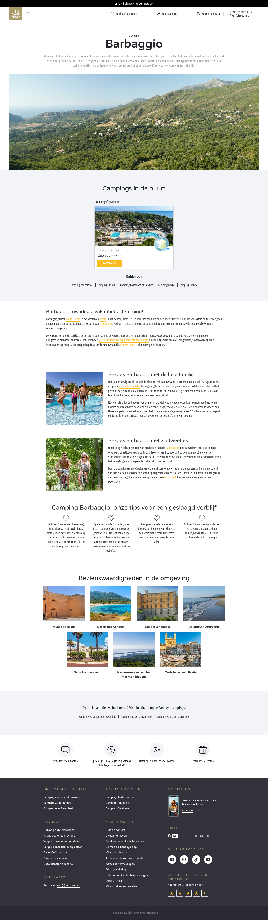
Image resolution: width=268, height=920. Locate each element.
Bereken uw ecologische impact (125, 841)
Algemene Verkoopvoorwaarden (125, 858)
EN (182, 836)
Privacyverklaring (116, 869)
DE (202, 836)
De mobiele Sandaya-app (121, 847)
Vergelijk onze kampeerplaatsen (62, 847)
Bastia (103, 319)
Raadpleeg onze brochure (59, 835)
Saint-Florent (73, 319)
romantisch (170, 477)
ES (188, 836)
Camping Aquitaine (117, 802)
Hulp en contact (115, 830)
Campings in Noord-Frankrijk (61, 797)
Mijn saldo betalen (117, 852)
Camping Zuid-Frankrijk (57, 802)
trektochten (106, 323)
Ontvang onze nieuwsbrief (59, 830)
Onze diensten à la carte (58, 864)
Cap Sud (104, 255)
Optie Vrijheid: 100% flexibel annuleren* (134, 3)
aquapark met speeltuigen (134, 340)
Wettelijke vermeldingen (120, 864)
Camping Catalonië (117, 808)
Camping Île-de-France (120, 797)
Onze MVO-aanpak (55, 852)
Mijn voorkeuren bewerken (122, 886)
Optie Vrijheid (114, 880)
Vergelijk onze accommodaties (62, 841)
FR (195, 836)
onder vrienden (128, 345)
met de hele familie (129, 386)
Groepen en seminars (56, 858)
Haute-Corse (172, 448)
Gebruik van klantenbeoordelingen (127, 875)
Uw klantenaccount (117, 835)
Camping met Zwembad (58, 808)
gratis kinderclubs (109, 340)
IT (208, 836)
